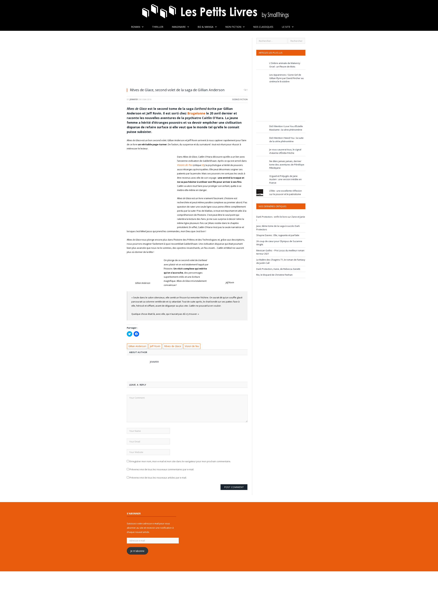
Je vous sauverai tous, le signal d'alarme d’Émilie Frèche (285, 151)
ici (201, 164)
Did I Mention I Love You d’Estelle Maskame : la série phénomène (286, 128)
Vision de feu (189, 345)
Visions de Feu (183, 164)
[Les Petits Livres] (219, 11)
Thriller (157, 26)
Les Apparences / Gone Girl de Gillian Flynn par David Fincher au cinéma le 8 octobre (286, 78)
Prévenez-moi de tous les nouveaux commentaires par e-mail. (162, 468)
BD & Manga (205, 26)
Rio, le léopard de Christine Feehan (274, 274)
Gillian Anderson (137, 345)
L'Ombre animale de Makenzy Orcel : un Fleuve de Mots (284, 65)
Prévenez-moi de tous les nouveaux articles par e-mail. (158, 476)
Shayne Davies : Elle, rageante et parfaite (277, 235)
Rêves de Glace (171, 345)
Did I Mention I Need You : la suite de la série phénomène (286, 139)
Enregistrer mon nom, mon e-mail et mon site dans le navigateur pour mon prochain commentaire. (180, 460)
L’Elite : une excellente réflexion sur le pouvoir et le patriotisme (285, 192)
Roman (135, 26)
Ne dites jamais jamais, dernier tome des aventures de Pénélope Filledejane (286, 164)
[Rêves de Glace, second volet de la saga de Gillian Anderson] (187, 61)
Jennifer (134, 99)
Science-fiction (240, 99)
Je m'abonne (137, 550)
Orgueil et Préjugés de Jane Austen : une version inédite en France (285, 179)
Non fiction (233, 26)
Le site (286, 26)
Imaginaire (179, 26)
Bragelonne (196, 113)
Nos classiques (263, 26)
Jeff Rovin (154, 345)
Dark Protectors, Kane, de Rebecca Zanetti (278, 268)
